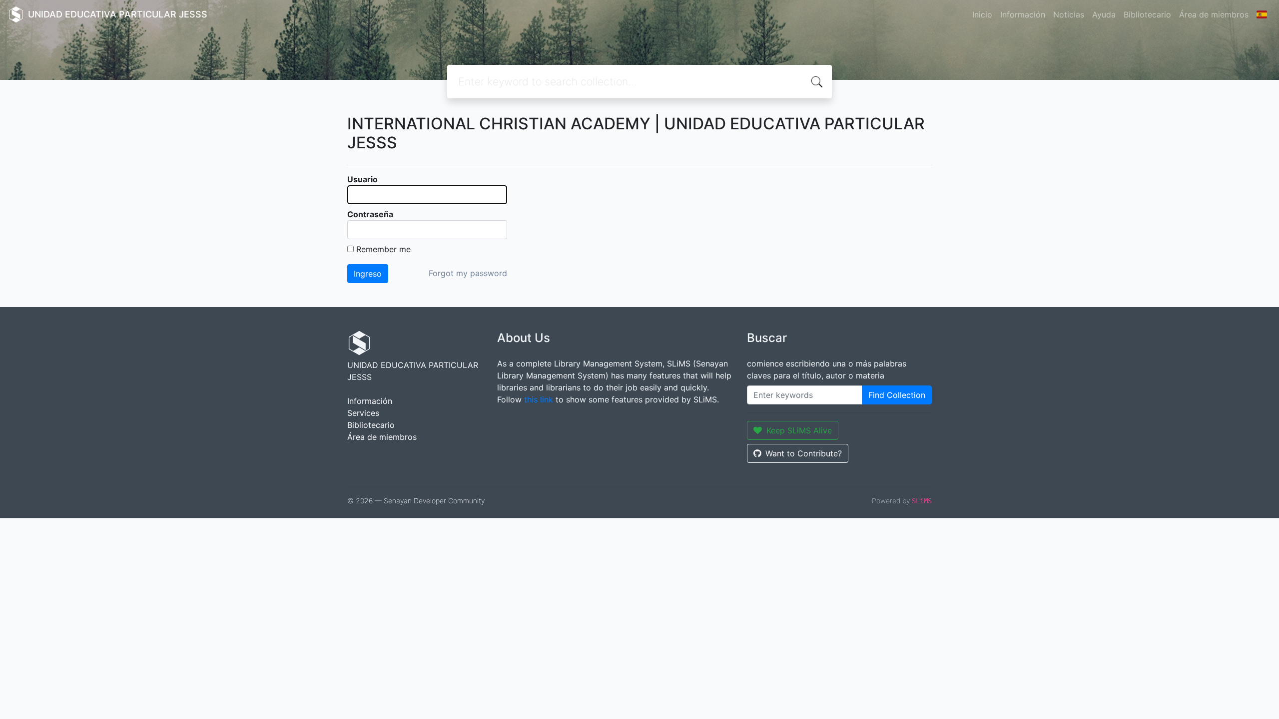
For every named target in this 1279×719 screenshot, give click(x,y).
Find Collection (896, 395)
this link (538, 399)
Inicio (982, 14)
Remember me (383, 249)
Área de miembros (1214, 14)
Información (1022, 14)
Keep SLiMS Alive (799, 430)
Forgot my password (468, 273)
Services (363, 413)
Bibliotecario (1147, 14)
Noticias (1068, 14)
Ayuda (1104, 14)
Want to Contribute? (803, 453)
